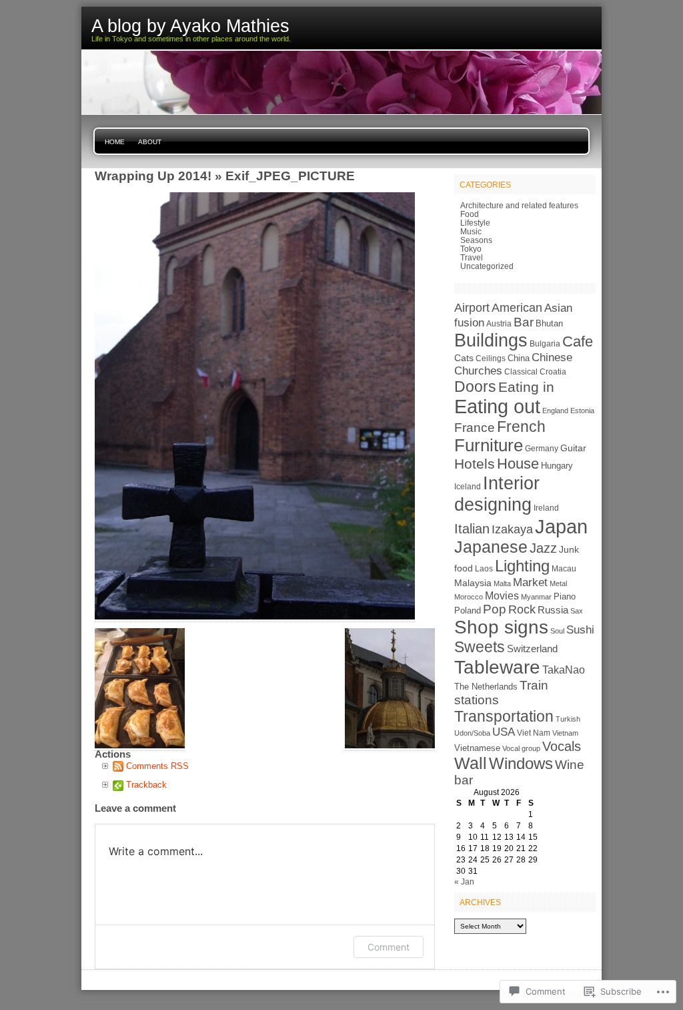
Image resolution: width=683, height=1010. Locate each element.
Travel (471, 257)
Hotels (474, 463)
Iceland (467, 487)
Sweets (479, 647)
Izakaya (512, 529)
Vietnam (565, 733)
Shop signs (501, 627)
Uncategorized (487, 266)
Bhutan (549, 323)
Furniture (488, 445)
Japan (561, 526)
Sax (576, 611)
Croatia (553, 371)
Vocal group (521, 748)
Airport (472, 307)
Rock (522, 609)
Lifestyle (475, 222)
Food (469, 214)
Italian (472, 528)
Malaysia (473, 582)
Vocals (561, 746)
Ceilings (491, 358)
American (517, 307)
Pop (494, 609)
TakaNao (563, 670)
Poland (467, 610)
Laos (484, 568)
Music (471, 231)
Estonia (582, 411)
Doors (475, 386)
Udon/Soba (472, 733)
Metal (558, 583)
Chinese (552, 357)
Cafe (577, 341)
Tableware (497, 667)
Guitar (573, 448)
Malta (502, 583)
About (149, 142)
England (555, 411)
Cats (464, 357)
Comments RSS (157, 766)
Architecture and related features (519, 205)
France (474, 428)
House (518, 463)
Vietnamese (477, 748)
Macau (564, 568)
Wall (470, 763)
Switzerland (532, 648)
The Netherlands (486, 687)
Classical (521, 371)
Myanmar (536, 597)
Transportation (504, 716)
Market (530, 582)
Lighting (522, 566)
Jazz (543, 548)
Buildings (491, 340)
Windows (521, 763)
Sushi (580, 629)
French (521, 426)
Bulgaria (545, 344)
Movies (502, 595)
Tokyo (471, 248)
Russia (553, 610)
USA (503, 732)
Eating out (497, 406)
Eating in (526, 387)
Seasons (476, 240)
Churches (478, 370)
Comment (389, 947)
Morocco (468, 597)
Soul (557, 631)
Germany (541, 449)
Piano (565, 596)
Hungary (557, 466)
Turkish (568, 719)
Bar (524, 322)
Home (115, 142)
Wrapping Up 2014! (153, 175)
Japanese (491, 547)
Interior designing (497, 494)
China (519, 358)
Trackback (146, 785)
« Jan (464, 881)
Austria (499, 323)
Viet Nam (533, 733)
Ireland (546, 508)
